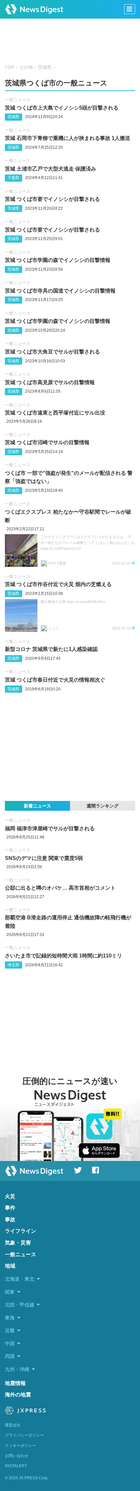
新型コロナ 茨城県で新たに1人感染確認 (51, 649)
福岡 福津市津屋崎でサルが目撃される (50, 828)
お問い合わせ (16, 1455)
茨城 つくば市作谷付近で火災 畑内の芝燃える (58, 584)
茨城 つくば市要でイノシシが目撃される (52, 199)
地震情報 (15, 1383)
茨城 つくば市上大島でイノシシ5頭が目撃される (62, 108)
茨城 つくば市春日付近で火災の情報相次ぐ (55, 680)
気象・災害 (18, 1242)
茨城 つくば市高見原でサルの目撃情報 (50, 382)
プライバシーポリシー (24, 1435)
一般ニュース (17, 99)
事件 (10, 1208)
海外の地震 (18, 1394)
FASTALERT (16, 1466)
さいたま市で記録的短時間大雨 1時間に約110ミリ (63, 955)
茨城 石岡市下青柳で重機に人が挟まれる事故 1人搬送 (67, 138)
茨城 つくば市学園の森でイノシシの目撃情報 (57, 260)
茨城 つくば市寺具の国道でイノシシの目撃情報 (60, 291)
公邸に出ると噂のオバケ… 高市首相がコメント (60, 888)
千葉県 (13, 177)
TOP (9, 67)
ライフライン (20, 1231)
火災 (10, 1196)
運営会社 (13, 1425)
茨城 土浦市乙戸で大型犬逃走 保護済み (50, 169)
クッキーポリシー (20, 1445)
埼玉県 (13, 965)
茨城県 (44, 67)
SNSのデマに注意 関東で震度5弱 (44, 858)
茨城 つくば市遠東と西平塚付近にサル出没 (55, 412)
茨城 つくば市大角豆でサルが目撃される (52, 351)
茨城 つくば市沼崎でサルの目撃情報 (47, 442)
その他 (26, 67)
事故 (10, 1219)
